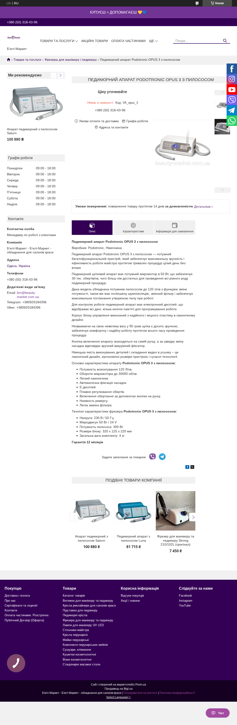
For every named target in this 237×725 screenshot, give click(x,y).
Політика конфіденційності (177, 693)
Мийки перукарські (76, 640)
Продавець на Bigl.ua (119, 688)
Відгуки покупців (132, 595)
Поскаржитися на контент (140, 693)
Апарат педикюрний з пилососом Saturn (32, 131)
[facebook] (187, 468)
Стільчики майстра (76, 630)
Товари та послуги (57, 41)
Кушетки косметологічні (79, 654)
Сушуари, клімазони (77, 649)
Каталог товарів (74, 595)
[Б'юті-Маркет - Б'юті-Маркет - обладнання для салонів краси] (14, 37)
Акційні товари (94, 41)
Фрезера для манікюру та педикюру (88, 620)
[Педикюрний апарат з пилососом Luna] (133, 511)
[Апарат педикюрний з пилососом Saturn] (36, 103)
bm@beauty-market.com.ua (28, 295)
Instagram (185, 600)
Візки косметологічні (77, 659)
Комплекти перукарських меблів (85, 644)
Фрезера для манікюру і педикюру (71, 59)
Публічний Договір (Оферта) (24, 620)
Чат (221, 713)
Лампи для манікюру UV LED (83, 625)
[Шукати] (225, 41)
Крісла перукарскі (75, 635)
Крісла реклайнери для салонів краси (89, 605)
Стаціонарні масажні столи (81, 664)
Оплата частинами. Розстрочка (26, 615)
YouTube (185, 605)
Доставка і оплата (17, 595)
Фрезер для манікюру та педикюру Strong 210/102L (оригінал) (175, 540)
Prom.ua (140, 684)
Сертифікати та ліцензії (21, 605)
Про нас (10, 600)
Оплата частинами (128, 41)
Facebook (185, 595)
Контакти (11, 610)
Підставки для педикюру (80, 610)
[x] (192, 468)
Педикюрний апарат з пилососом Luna (133, 538)
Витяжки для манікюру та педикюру (88, 600)
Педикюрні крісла (75, 615)
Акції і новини (130, 600)
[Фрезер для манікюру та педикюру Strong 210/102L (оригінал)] (175, 511)
